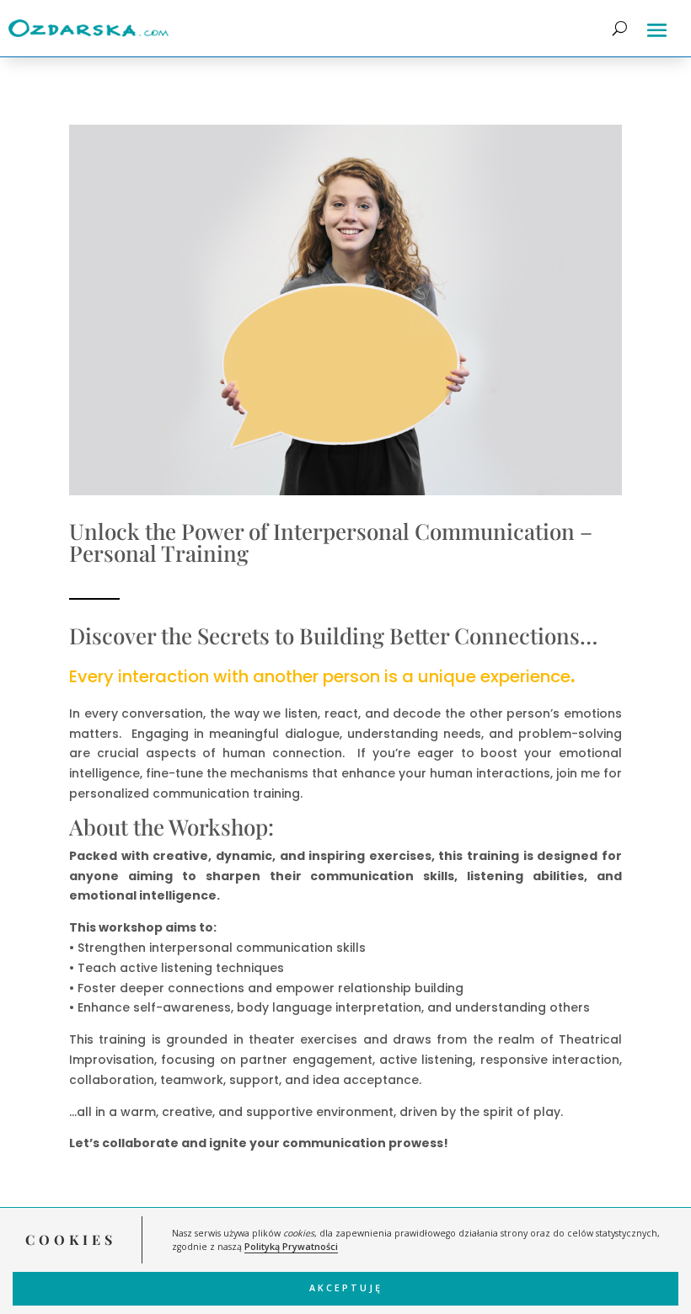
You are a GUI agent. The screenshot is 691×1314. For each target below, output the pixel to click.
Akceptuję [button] (346, 1288)
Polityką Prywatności (291, 1247)
